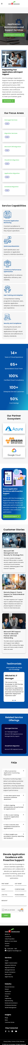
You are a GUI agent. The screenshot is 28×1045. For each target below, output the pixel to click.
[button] (12, 700)
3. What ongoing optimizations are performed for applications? (13, 807)
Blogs (6, 1017)
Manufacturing (9, 1000)
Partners (7, 943)
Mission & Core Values (11, 941)
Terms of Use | (16, 1041)
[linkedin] (13, 1031)
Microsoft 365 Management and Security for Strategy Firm (13, 553)
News (6, 1020)
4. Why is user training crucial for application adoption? (11, 817)
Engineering (8, 998)
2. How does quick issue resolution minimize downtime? (12, 797)
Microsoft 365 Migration (12, 147)
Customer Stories (9, 1022)
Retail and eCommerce (11, 1003)
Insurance (7, 994)
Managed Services (10, 120)
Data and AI (8, 974)
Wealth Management (10, 1007)
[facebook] (6, 1031)
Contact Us (8, 936)
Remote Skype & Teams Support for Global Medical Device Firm (14, 594)
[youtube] (16, 1031)
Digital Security (9, 976)
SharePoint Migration (11, 160)
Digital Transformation (11, 963)
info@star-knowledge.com (14, 950)
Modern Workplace (10, 972)
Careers (7, 946)
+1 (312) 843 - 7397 (12, 948)
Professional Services (10, 1005)
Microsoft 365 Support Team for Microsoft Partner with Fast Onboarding (12, 635)
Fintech (7, 989)
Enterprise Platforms (10, 965)
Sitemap (22, 1041)
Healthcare (8, 991)
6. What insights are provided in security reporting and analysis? (14, 836)
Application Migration (12, 173)
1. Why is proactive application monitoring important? (11, 773)
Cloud (6, 960)
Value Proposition (9, 939)
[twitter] (9, 1031)
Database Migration (11, 187)
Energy (7, 996)
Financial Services (9, 987)
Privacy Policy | (8, 1041)
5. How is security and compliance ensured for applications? (12, 826)
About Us (7, 934)
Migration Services (10, 133)
